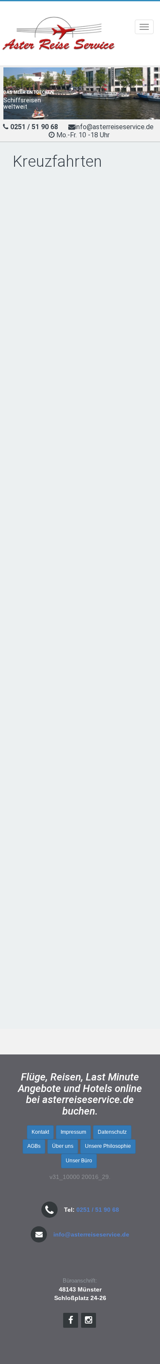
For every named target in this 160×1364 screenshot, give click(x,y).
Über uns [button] (62, 1146)
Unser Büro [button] (79, 1161)
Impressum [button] (73, 1132)
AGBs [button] (34, 1146)
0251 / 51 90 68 (97, 1209)
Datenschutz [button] (112, 1132)
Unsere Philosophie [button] (108, 1146)
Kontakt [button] (40, 1132)
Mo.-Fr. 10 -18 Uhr (83, 135)
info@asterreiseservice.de (114, 127)
